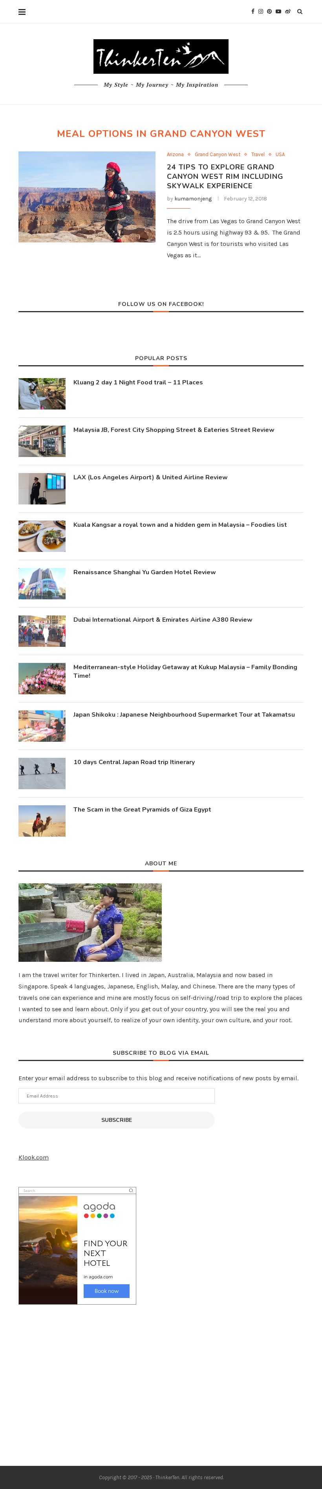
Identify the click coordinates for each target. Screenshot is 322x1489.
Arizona (175, 154)
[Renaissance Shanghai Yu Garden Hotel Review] (42, 583)
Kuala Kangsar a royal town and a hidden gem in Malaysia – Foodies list (180, 525)
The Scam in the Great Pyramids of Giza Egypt (142, 809)
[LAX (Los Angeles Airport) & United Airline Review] (42, 488)
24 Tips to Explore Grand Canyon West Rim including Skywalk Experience (225, 176)
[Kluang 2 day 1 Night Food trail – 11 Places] (42, 394)
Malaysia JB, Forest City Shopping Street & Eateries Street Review (173, 430)
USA (280, 154)
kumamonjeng (193, 198)
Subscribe (116, 1120)
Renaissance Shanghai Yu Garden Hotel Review (144, 572)
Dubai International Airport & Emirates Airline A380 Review (162, 619)
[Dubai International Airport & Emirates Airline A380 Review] (42, 631)
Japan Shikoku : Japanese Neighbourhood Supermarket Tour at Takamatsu (184, 714)
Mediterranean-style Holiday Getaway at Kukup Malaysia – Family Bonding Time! (185, 671)
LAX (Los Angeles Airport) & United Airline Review (150, 477)
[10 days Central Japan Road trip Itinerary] (42, 773)
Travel (258, 154)
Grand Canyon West (217, 154)
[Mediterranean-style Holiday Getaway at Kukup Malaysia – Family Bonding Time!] (42, 678)
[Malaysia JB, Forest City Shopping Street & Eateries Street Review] (42, 441)
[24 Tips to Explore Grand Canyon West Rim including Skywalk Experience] (87, 197)
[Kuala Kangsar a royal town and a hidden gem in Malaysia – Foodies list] (42, 536)
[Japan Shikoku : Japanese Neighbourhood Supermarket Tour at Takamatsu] (42, 726)
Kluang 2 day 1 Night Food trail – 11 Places (138, 382)
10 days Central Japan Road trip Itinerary (134, 762)
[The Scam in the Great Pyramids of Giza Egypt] (42, 821)
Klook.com (33, 1157)
